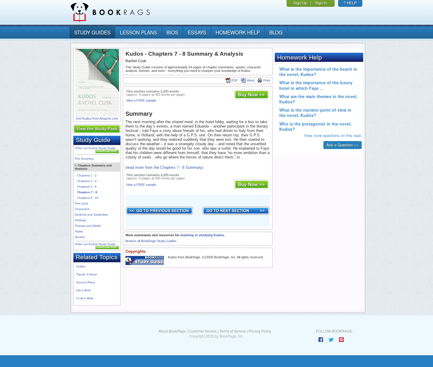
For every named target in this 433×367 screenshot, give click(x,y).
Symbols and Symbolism (91, 214)
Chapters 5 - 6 (87, 186)
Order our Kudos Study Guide (95, 148)
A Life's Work (84, 298)
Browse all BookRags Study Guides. (151, 241)
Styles (79, 231)
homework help (238, 32)
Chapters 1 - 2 (87, 175)
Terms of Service (232, 330)
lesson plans (138, 32)
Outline (81, 266)
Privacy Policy (260, 330)
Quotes (80, 237)
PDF (235, 80)
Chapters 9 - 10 (87, 197)
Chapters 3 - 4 (87, 181)
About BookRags (172, 330)
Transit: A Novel (86, 274)
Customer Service (202, 330)
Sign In (321, 3)
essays (197, 32)
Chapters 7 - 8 (87, 192)
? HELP (350, 3)
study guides (92, 32)
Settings (80, 220)
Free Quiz (81, 203)
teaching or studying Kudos (202, 235)
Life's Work (83, 290)
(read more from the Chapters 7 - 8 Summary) (164, 167)
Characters (82, 209)
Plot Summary (84, 158)
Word (250, 80)
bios (172, 32)
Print (266, 80)
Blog (275, 32)
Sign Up (300, 3)
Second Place (85, 282)
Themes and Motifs (88, 225)
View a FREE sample (141, 100)
